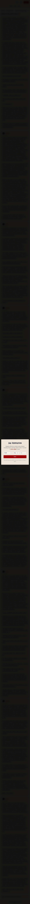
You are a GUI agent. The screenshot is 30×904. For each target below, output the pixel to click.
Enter (15, 456)
